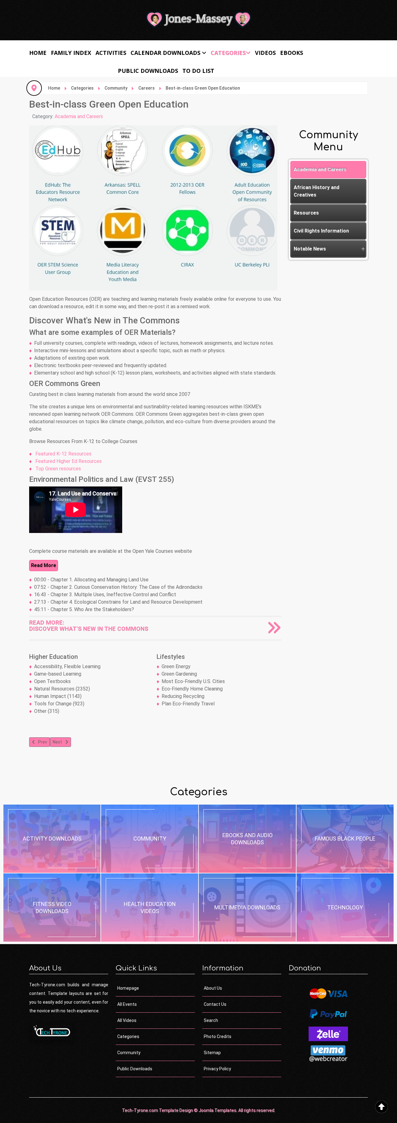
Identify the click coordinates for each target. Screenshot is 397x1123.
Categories (228, 52)
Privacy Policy (217, 1068)
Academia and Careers (79, 116)
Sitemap (212, 1052)
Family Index (71, 52)
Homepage (128, 988)
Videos (265, 52)
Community (129, 1052)
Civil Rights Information (321, 231)
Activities (111, 52)
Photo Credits (217, 1036)
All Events (127, 1004)
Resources (306, 213)
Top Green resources (57, 469)
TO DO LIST (198, 70)
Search (211, 1020)
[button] (363, 249)
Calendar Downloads (165, 52)
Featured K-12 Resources (62, 454)
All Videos (126, 1020)
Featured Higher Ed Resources (68, 461)
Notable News (310, 249)
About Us (213, 988)
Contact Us (215, 1004)
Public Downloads (148, 70)
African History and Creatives (316, 191)
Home (38, 52)
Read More (43, 565)
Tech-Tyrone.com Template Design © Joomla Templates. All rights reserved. (198, 1110)
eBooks (291, 52)
